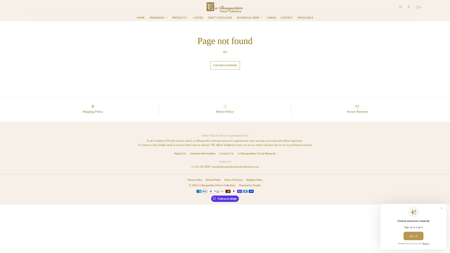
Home (141, 17)
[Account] (409, 7)
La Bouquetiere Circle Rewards (257, 153)
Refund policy (213, 179)
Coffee (198, 17)
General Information (202, 153)
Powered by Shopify (250, 185)
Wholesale (305, 17)
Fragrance (157, 17)
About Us (180, 153)
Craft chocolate (220, 17)
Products (179, 17)
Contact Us (227, 153)
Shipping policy (254, 179)
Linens (271, 17)
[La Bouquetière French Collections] (225, 7)
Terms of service (233, 179)
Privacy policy (195, 179)
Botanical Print (248, 17)
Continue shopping (225, 65)
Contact (287, 17)
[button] (400, 7)
